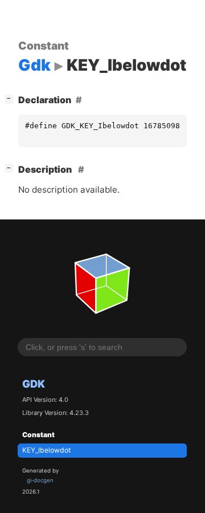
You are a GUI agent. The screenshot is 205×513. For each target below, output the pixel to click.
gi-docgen (40, 480)
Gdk (33, 383)
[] (11, 98)
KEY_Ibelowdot (46, 450)
